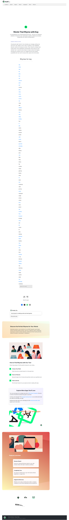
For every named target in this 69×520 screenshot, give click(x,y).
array (20, 94)
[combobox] (25, 286)
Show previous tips (14, 316)
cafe (19, 137)
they (19, 213)
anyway (20, 254)
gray (19, 89)
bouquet (20, 216)
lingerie (20, 261)
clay (19, 155)
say (19, 78)
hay (19, 247)
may (19, 112)
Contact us (23, 518)
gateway (20, 236)
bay (19, 76)
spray (20, 191)
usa (19, 279)
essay (20, 139)
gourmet (20, 143)
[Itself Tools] (26, 501)
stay (19, 114)
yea (19, 209)
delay (20, 116)
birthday (20, 281)
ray (19, 100)
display (20, 107)
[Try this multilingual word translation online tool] (26, 417)
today (20, 270)
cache (20, 96)
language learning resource (27, 396)
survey (20, 98)
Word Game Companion (33, 393)
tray (19, 243)
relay (20, 91)
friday (20, 245)
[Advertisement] (34, 14)
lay (19, 71)
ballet (20, 238)
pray (19, 202)
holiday (20, 118)
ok (19, 177)
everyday (20, 146)
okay (20, 220)
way (19, 69)
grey (19, 82)
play (19, 73)
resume (20, 80)
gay (19, 125)
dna (19, 182)
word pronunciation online (35, 400)
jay (19, 225)
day (19, 64)
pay (19, 85)
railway (20, 263)
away (20, 67)
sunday (20, 211)
